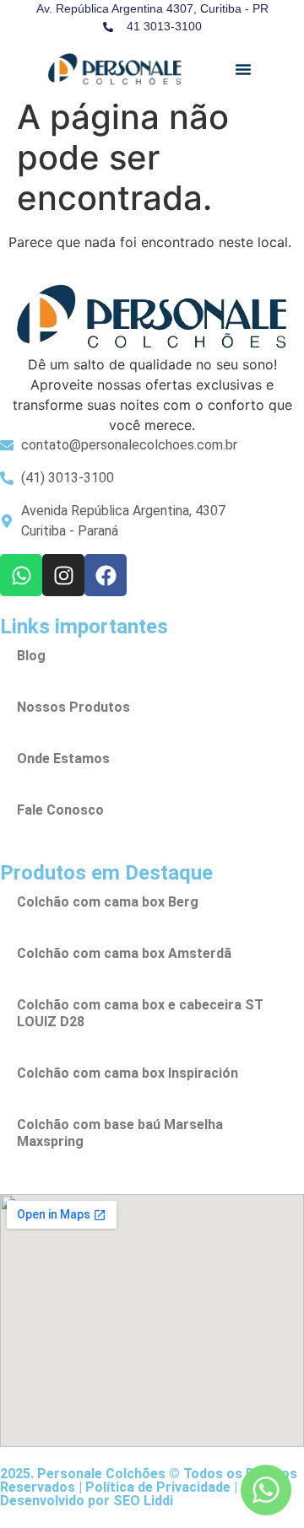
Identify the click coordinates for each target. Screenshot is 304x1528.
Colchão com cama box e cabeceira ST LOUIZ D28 (140, 1013)
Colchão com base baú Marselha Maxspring (120, 1132)
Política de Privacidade (158, 1487)
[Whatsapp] (21, 575)
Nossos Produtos (73, 707)
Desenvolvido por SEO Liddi (86, 1501)
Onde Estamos (63, 759)
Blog (31, 656)
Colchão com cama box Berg (107, 902)
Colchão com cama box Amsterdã (124, 953)
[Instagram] (63, 575)
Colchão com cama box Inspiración (127, 1073)
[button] (243, 69)
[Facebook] (105, 575)
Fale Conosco (60, 810)
